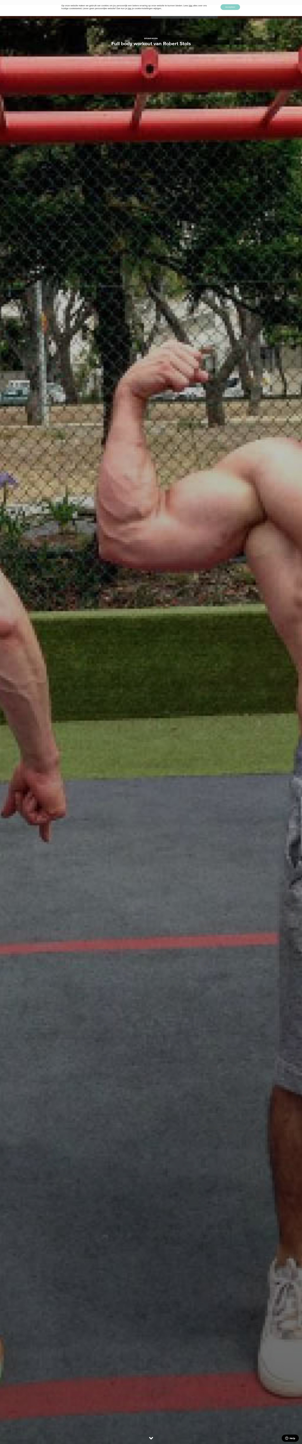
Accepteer (230, 7)
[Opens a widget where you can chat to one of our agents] (290, 1438)
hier (191, 6)
